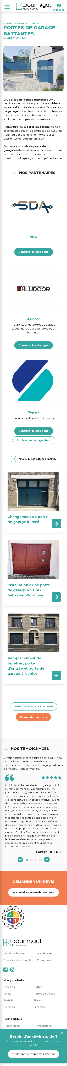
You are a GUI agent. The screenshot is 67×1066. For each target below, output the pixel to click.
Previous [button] (20, 860)
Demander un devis (33, 717)
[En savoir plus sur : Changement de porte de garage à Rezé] (56, 523)
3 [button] (35, 860)
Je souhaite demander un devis (33, 892)
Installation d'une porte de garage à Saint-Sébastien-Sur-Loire (29, 590)
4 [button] (39, 860)
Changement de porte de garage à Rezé (28, 519)
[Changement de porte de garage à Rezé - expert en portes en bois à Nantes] (33, 491)
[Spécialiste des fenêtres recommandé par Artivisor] (13, 917)
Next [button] (47, 860)
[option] (33, 814)
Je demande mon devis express (33, 1054)
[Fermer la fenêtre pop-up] (62, 1033)
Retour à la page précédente (33, 706)
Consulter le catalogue (34, 251)
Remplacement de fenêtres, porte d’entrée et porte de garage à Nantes (26, 666)
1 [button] (27, 860)
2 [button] (31, 860)
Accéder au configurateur (33, 440)
